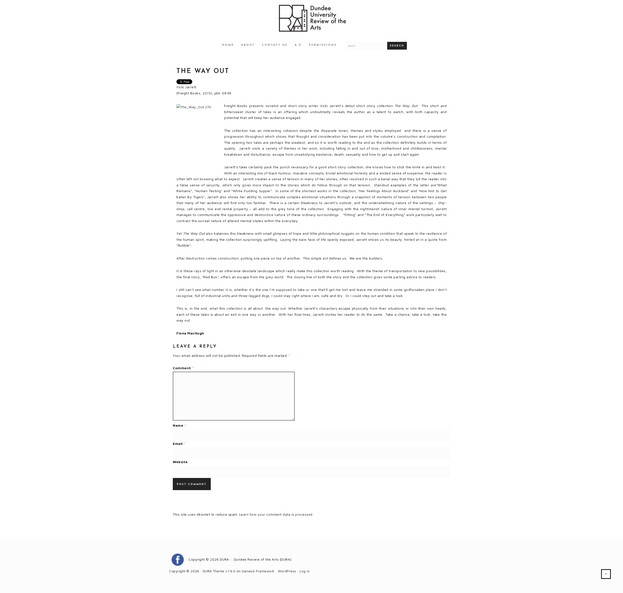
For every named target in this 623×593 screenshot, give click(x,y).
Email (179, 443)
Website (180, 462)
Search (397, 46)
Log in (305, 571)
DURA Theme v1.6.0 (219, 571)
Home (228, 45)
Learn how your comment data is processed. (276, 514)
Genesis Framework (258, 571)
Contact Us (274, 45)
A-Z (298, 45)
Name (179, 425)
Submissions (323, 45)
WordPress (287, 571)
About (248, 45)
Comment (183, 368)
